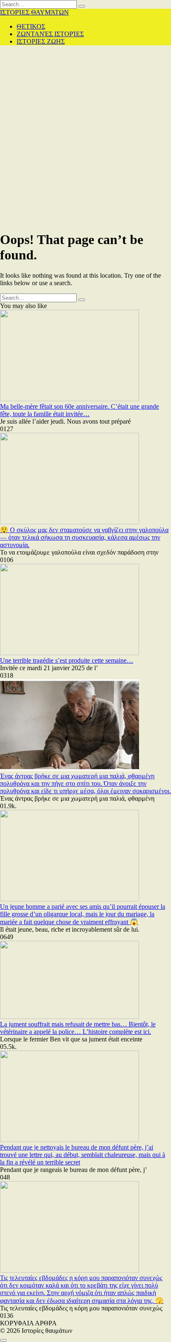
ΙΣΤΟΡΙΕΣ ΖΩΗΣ (41, 41)
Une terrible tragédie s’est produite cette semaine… (66, 660)
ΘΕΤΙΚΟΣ (31, 26)
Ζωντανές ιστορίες (50, 33)
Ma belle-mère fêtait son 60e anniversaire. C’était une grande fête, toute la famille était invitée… (79, 410)
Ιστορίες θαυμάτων (34, 12)
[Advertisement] (85, 137)
